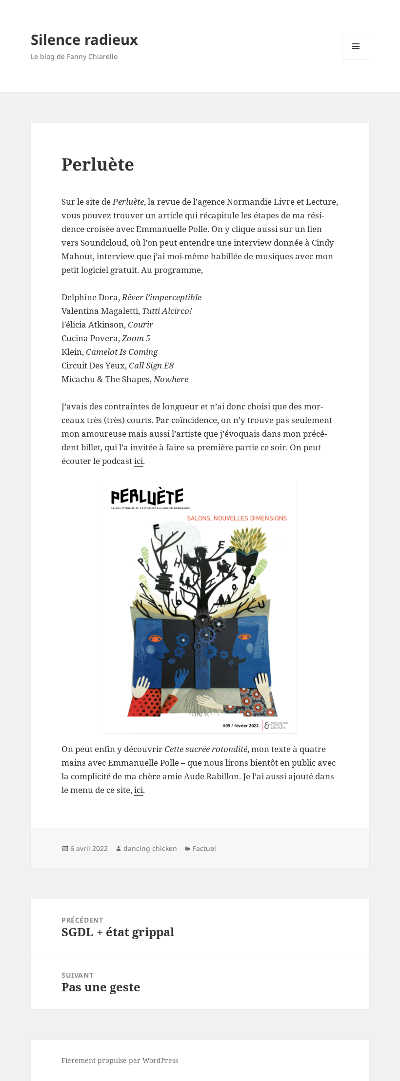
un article (164, 215)
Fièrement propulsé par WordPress (119, 1060)
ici (138, 460)
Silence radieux (84, 39)
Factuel (204, 848)
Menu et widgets (355, 59)
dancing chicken (150, 848)
